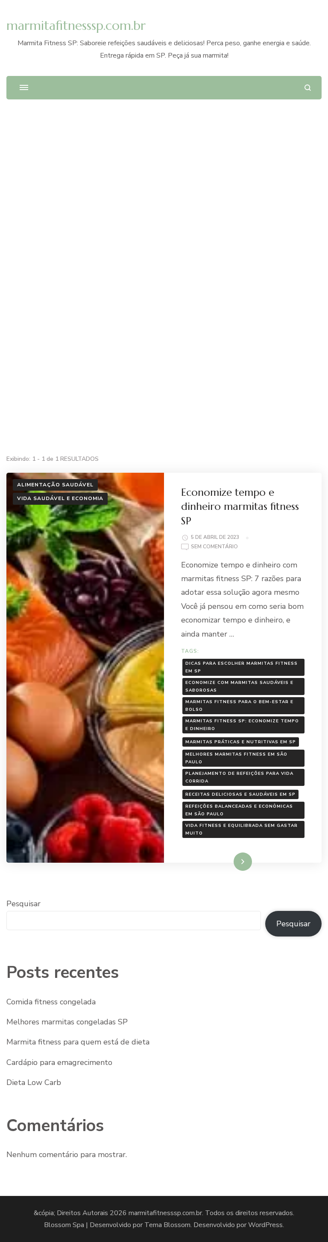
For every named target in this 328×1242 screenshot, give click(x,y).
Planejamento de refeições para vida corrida (239, 777)
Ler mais (231, 861)
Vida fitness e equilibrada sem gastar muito (241, 829)
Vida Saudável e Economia (60, 498)
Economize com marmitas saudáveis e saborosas (239, 686)
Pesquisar (23, 904)
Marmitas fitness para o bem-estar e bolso (239, 706)
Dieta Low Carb (33, 1082)
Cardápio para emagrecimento (59, 1062)
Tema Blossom (167, 1225)
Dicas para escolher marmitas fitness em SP (241, 667)
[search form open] (307, 87)
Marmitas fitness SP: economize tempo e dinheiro (242, 725)
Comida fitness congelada (51, 1002)
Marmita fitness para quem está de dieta (77, 1042)
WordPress (265, 1225)
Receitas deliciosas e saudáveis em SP (240, 794)
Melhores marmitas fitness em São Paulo (236, 758)
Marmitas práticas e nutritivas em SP (240, 742)
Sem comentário (214, 547)
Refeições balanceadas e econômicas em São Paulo (239, 810)
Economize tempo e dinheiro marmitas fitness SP (240, 506)
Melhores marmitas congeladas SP (67, 1022)
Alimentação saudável (55, 484)
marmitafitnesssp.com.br (76, 25)
